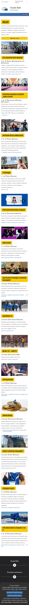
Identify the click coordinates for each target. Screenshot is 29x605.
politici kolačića (16, 602)
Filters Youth (15, 38)
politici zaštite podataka (6, 602)
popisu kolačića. (24, 602)
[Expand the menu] (14, 565)
